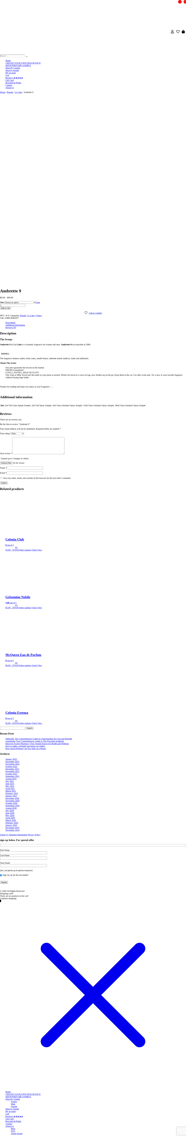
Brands (10, 92)
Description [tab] (10, 322)
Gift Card (9, 80)
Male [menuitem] (13, 1104)
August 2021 (11, 779)
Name (3, 468)
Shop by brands (12, 70)
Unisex (39, 315)
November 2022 (12, 764)
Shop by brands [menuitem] (12, 1109)
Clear (37, 302)
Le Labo (18, 92)
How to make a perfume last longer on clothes (25, 746)
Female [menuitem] (14, 1106)
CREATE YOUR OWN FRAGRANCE (23, 63)
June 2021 (9, 783)
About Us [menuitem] (9, 1126)
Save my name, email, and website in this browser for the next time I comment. (37, 478)
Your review (6, 453)
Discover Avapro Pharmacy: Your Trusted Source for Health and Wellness (37, 743)
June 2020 (9, 813)
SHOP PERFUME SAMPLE (18, 65)
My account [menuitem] (10, 1111)
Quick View (37, 550)
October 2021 (11, 774)
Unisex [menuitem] (14, 1101)
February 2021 (11, 793)
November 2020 (12, 801)
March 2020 (10, 820)
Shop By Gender (12, 68)
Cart (7, 75)
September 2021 (12, 776)
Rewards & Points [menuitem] (13, 1121)
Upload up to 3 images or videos (15, 458)
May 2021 (9, 786)
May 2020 (9, 815)
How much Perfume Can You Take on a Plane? (25, 748)
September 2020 (12, 806)
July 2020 (9, 810)
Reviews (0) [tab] (10, 327)
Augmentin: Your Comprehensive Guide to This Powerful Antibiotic (34, 741)
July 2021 (9, 781)
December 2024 (12, 761)
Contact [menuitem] (8, 1124)
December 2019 (12, 828)
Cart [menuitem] (7, 1114)
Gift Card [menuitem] (9, 1119)
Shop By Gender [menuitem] (12, 1099)
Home (8, 60)
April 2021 (10, 788)
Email (3, 473)
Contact (8, 85)
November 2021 (12, 771)
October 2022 (11, 766)
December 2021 (12, 769)
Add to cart (5, 308)
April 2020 (10, 818)
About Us (9, 87)
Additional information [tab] (15, 325)
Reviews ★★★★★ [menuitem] (14, 1116)
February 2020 (11, 823)
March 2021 (10, 791)
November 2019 (12, 830)
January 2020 (11, 825)
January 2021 (11, 796)
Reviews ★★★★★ (14, 78)
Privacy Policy (34, 835)
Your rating (5, 433)
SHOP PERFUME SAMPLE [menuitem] (18, 1097)
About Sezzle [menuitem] (16, 1133)
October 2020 (11, 803)
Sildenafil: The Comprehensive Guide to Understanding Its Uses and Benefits (38, 739)
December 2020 (12, 798)
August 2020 (11, 808)
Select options (25, 550)
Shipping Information (18, 835)
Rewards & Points (13, 83)
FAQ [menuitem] (13, 1131)
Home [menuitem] (8, 1092)
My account (10, 73)
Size (2, 302)
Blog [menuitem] (13, 1128)
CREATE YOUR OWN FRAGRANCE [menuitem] (23, 1094)
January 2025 (11, 759)
